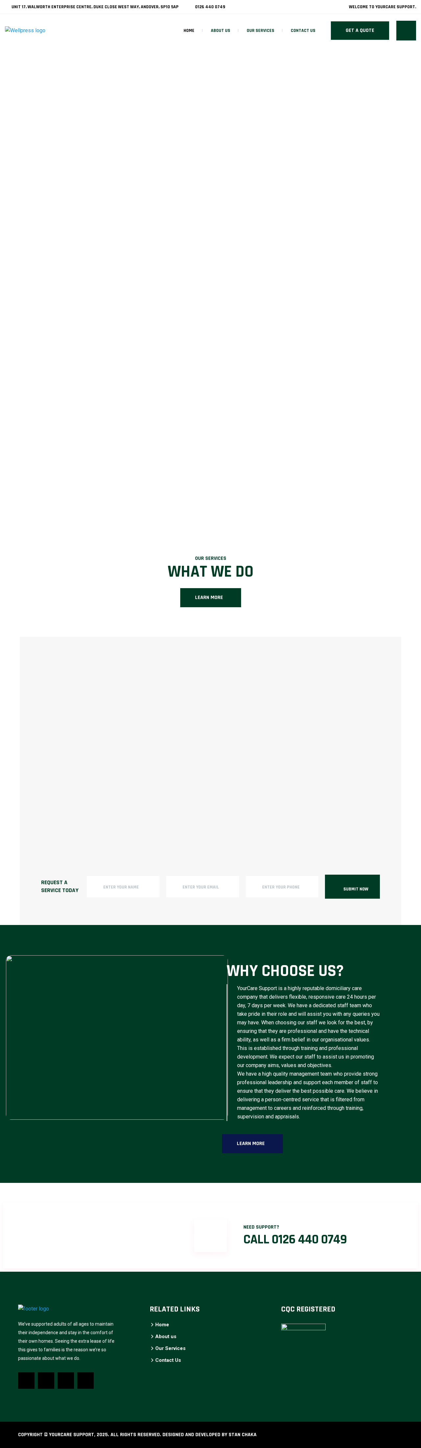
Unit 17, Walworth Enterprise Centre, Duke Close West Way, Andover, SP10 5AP (95, 7)
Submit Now (355, 889)
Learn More (209, 597)
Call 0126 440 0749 (295, 1239)
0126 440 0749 (209, 7)
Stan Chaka (243, 1434)
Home (189, 31)
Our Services (260, 31)
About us (220, 31)
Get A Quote (360, 30)
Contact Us (303, 31)
